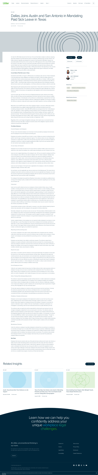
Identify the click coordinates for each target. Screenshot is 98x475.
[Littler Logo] (6, 3)
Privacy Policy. (4, 473)
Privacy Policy (76, 447)
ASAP (5, 370)
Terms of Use (76, 443)
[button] (74, 465)
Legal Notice (61, 450)
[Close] (96, 473)
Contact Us (60, 443)
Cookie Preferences (77, 453)
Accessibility (61, 453)
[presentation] (17, 380)
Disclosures (75, 450)
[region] (49, 473)
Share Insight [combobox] (70, 57)
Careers (60, 447)
